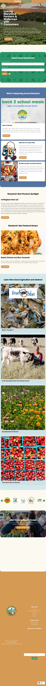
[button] (1, 23)
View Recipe (5, 266)
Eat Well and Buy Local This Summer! (30, 163)
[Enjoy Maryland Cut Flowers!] (23, 407)
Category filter (5, 67)
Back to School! (7, 125)
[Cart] (39, 5)
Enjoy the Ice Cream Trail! (27, 142)
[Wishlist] (36, 5)
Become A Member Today (23, 527)
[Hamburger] (43, 5)
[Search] (32, 5)
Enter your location (6, 61)
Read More (6, 135)
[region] (23, 24)
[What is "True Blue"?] (23, 306)
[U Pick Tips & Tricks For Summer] (23, 458)
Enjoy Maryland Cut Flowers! (10, 431)
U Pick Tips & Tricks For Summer (11, 482)
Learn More (5, 217)
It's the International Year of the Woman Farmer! (15, 381)
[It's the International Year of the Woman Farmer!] (23, 357)
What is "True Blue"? (8, 330)
